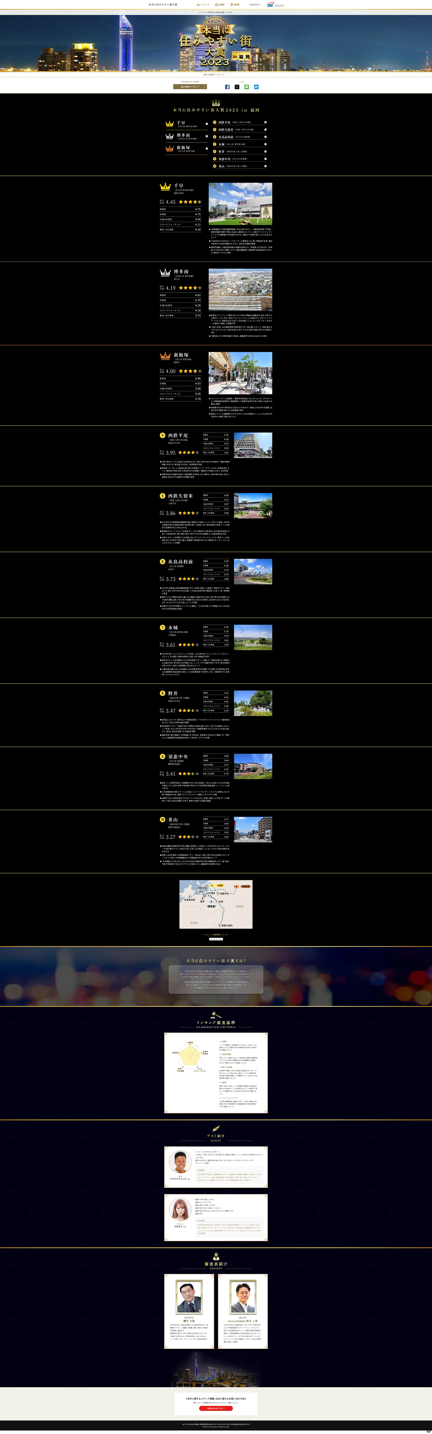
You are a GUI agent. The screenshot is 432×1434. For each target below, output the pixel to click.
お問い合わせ (254, 4)
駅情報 (236, 4)
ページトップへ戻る (428, 1430)
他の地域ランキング (190, 86)
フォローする (217, 939)
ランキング (204, 4)
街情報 (221, 4)
